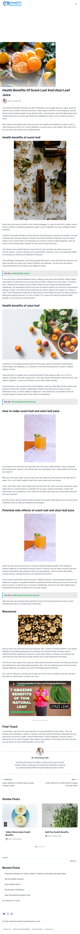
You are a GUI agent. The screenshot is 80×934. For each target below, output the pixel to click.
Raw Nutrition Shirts (13, 884)
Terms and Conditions (21, 929)
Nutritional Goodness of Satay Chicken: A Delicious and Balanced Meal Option (35, 874)
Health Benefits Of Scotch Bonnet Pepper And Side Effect (61, 783)
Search (5, 857)
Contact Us (49, 929)
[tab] (36, 846)
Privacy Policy (37, 929)
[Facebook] (4, 913)
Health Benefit (7, 86)
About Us (7, 929)
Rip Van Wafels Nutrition (14, 879)
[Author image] (4, 101)
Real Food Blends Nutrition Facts (18, 895)
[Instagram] (11, 913)
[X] (7, 913)
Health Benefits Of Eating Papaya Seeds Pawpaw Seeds (18, 783)
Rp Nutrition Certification (14, 890)
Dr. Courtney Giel (15, 101)
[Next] (74, 824)
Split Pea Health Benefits (57, 832)
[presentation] (20, 815)
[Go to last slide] (5, 824)
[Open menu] (76, 3)
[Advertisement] (40, 22)
